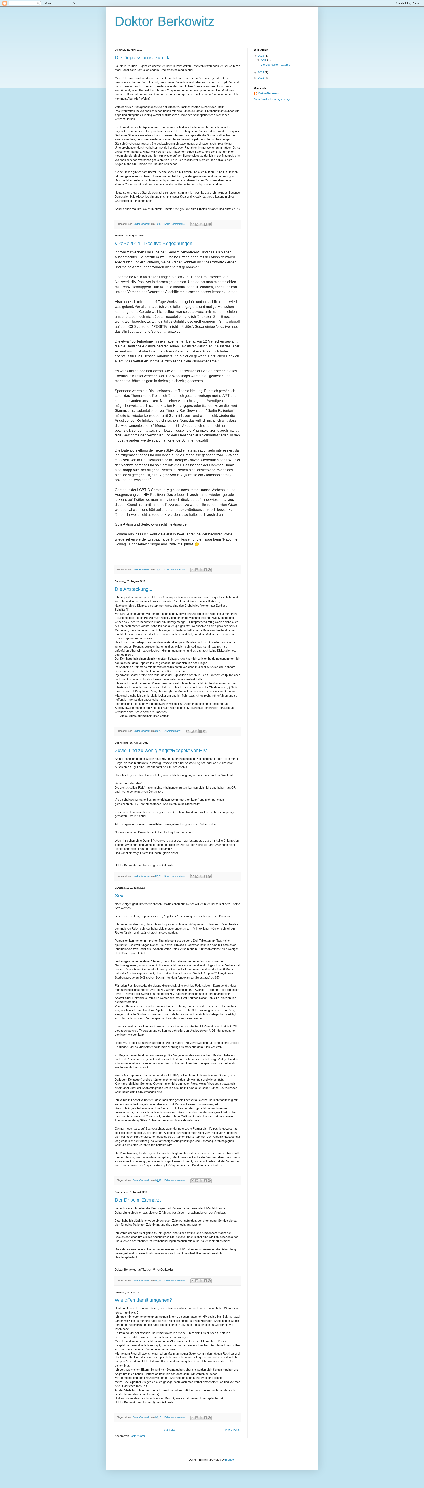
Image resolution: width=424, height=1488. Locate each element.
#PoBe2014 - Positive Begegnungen (153, 243)
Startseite (169, 1429)
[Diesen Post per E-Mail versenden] (192, 224)
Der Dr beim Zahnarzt (138, 1200)
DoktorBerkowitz (269, 93)
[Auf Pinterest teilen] (209, 224)
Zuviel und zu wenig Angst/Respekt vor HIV (161, 750)
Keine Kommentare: (175, 224)
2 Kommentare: (172, 731)
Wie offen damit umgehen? (143, 1300)
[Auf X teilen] (201, 224)
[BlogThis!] (197, 224)
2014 (261, 72)
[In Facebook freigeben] (205, 224)
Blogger (230, 1459)
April (264, 60)
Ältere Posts (232, 1429)
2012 (261, 77)
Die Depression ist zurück (142, 57)
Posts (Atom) (137, 1436)
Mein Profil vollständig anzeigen (273, 99)
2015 (261, 55)
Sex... (121, 895)
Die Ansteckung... (133, 589)
